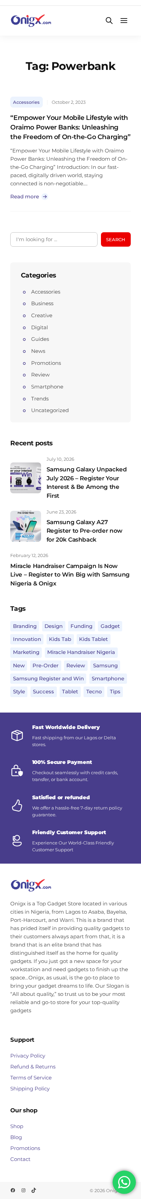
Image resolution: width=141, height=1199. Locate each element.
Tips (115, 691)
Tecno (94, 691)
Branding (25, 626)
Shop (16, 1126)
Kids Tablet (93, 639)
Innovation (27, 639)
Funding (81, 626)
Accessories (26, 102)
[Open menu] (124, 20)
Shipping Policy (30, 1088)
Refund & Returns (32, 1066)
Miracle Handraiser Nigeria (81, 652)
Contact (20, 1159)
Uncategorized (50, 410)
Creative (41, 315)
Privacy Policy (27, 1055)
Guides (40, 339)
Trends (40, 398)
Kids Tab (60, 639)
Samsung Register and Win (48, 678)
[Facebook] (12, 1190)
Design (53, 626)
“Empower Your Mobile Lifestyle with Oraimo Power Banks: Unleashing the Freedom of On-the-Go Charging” (70, 127)
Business (42, 303)
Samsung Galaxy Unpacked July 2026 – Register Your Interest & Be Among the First (87, 482)
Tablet (70, 691)
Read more (27, 196)
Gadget (110, 626)
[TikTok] (33, 1190)
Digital (39, 327)
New (19, 665)
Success (43, 691)
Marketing (26, 652)
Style (19, 691)
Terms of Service (31, 1077)
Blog (16, 1137)
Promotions (46, 363)
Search (115, 239)
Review (40, 374)
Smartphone (47, 386)
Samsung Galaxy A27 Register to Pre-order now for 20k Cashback (85, 531)
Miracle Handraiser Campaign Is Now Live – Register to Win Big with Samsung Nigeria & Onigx (70, 575)
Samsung (105, 665)
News (38, 351)
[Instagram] (23, 1190)
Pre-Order (46, 665)
